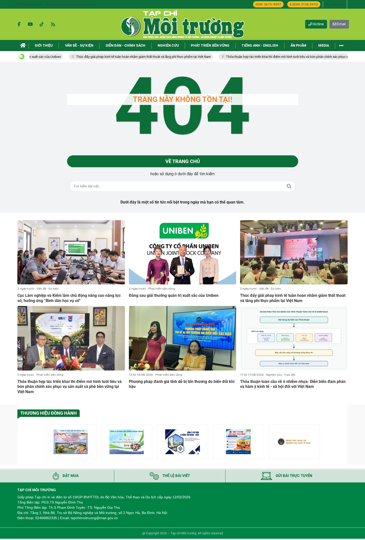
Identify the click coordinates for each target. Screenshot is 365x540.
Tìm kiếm (289, 186)
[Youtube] (30, 24)
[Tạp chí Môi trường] (182, 24)
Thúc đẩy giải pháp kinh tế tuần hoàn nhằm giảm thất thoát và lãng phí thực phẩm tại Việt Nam (126, 57)
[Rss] (53, 24)
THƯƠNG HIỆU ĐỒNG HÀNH (48, 413)
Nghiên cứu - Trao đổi (280, 374)
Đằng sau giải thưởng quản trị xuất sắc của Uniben (174, 295)
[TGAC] (294, 442)
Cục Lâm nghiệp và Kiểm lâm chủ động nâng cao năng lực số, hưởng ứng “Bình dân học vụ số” (69, 298)
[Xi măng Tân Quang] (182, 442)
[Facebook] (19, 24)
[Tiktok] (42, 24)
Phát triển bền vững (161, 288)
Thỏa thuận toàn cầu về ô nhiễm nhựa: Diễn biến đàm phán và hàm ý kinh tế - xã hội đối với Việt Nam (293, 384)
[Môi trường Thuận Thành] (126, 442)
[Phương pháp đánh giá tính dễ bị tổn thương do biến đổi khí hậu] (182, 338)
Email (341, 24)
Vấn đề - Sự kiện (48, 288)
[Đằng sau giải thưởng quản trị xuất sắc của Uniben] (182, 252)
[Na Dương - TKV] (70, 442)
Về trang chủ (182, 161)
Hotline (318, 24)
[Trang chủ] (23, 45)
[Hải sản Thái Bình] (238, 442)
